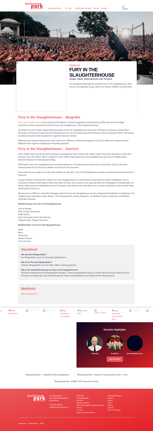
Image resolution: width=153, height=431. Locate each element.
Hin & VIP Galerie (114, 410)
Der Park (79, 400)
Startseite (80, 396)
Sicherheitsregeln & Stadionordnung (90, 405)
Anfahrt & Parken (82, 403)
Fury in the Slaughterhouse (29, 122)
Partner (96, 8)
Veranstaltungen (82, 398)
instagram (116, 8)
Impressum (22, 423)
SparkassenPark (54, 8)
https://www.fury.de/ (29, 294)
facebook (120, 8)
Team (110, 403)
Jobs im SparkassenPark (85, 412)
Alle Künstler (114, 359)
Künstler (111, 408)
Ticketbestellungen (115, 396)
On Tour (68, 8)
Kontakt (104, 8)
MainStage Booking (83, 8)
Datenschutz (33, 423)
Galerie (110, 405)
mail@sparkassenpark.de (58, 407)
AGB (41, 423)
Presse (110, 400)
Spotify (32, 299)
